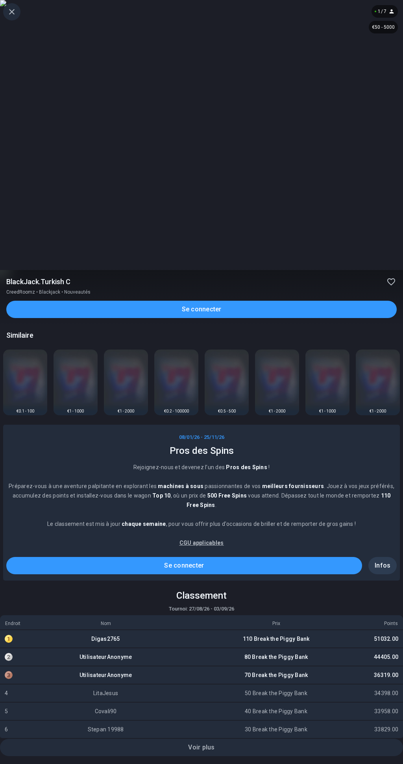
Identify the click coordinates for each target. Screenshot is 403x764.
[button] (11, 11)
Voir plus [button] (201, 747)
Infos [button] (382, 565)
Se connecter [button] (202, 309)
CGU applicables (201, 543)
